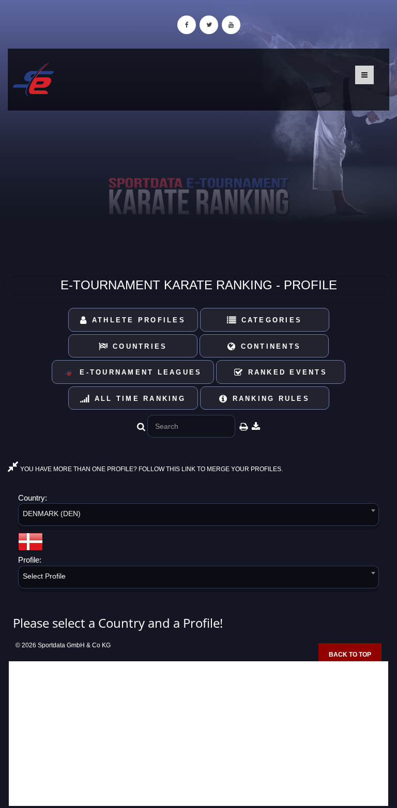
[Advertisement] (198, 733)
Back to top (350, 654)
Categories (269, 320)
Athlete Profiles (137, 320)
